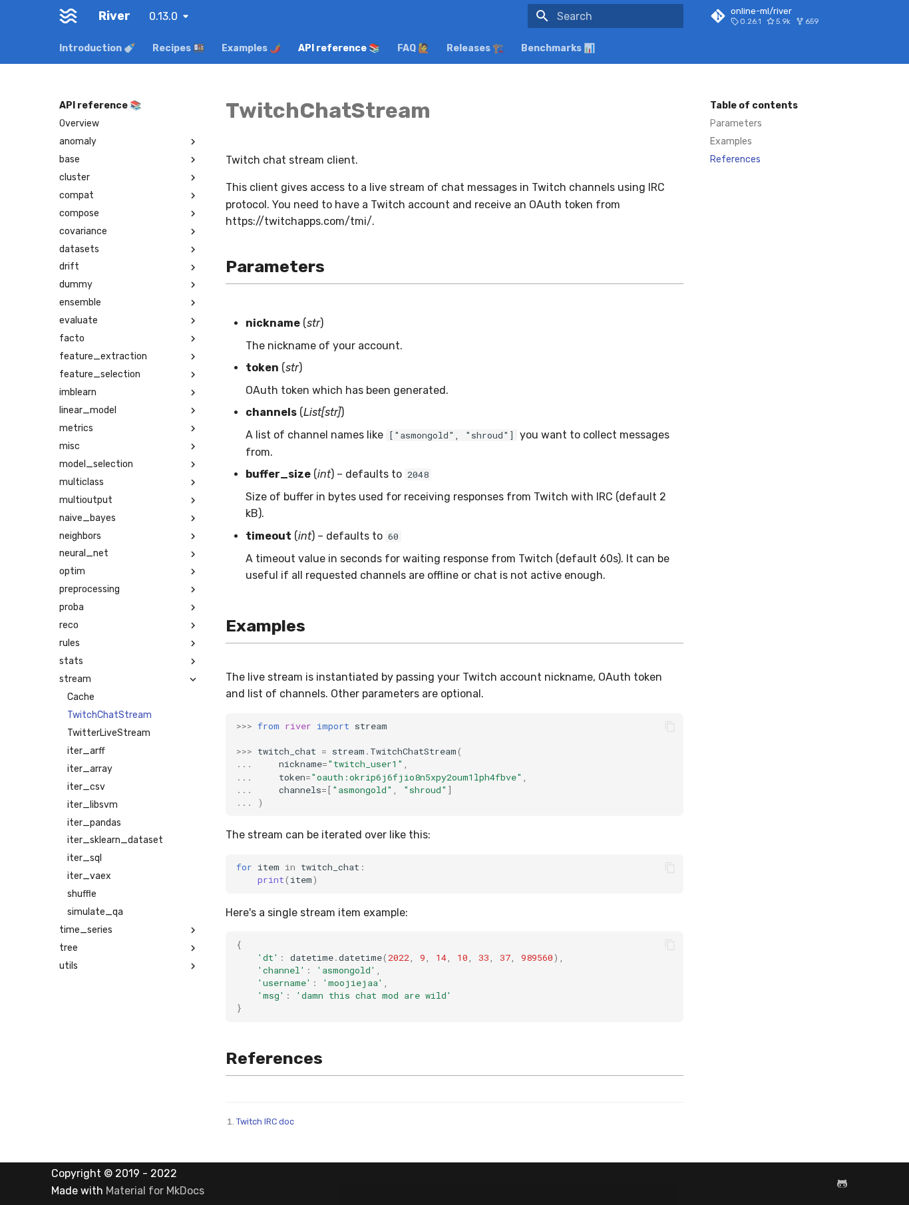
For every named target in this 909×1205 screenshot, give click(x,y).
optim (72, 571)
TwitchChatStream (109, 715)
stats (71, 661)
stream (75, 679)
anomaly (77, 141)
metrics (76, 428)
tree (68, 947)
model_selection (96, 464)
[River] (68, 16)
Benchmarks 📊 (558, 48)
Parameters (736, 123)
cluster (74, 177)
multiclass (81, 482)
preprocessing (89, 589)
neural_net (83, 553)
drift (69, 266)
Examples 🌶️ (251, 48)
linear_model (87, 410)
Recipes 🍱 (178, 48)
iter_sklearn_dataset (115, 840)
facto (72, 338)
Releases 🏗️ (475, 48)
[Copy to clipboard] (670, 727)
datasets (79, 249)
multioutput (85, 500)
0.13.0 (163, 16)
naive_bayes (87, 518)
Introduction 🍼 (97, 48)
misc (69, 446)
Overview (79, 123)
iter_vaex (89, 876)
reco (69, 625)
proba (71, 607)
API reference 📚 (339, 48)
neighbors (80, 536)
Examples (731, 141)
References (735, 159)
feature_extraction (103, 356)
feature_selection (99, 374)
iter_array (89, 769)
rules (69, 643)
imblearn (77, 392)
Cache (80, 697)
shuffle (81, 894)
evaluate (78, 320)
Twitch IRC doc (265, 1121)
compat (76, 195)
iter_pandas (94, 822)
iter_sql (84, 858)
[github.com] (841, 1183)
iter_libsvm (92, 804)
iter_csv (86, 786)
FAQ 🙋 (413, 48)
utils (68, 965)
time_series (85, 930)
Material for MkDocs (155, 1190)
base (69, 159)
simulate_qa (95, 912)
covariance (83, 231)
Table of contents (754, 105)
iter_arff (86, 751)
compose (79, 213)
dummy (75, 284)
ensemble (80, 302)
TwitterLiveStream (108, 733)
